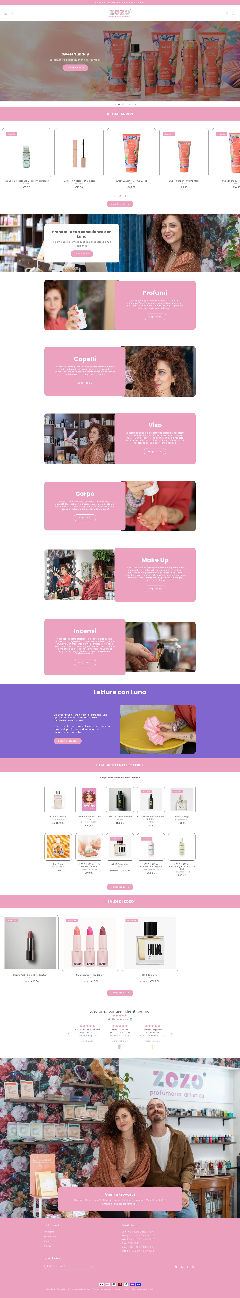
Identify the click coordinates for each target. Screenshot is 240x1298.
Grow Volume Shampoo (120, 816)
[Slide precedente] (104, 104)
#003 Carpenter (119, 864)
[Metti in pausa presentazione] (135, 104)
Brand (47, 1241)
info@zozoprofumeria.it (124, 1203)
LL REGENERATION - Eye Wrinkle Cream (89, 865)
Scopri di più (82, 253)
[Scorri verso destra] (125, 196)
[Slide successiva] (129, 104)
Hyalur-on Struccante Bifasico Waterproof (26, 181)
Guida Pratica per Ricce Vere (89, 818)
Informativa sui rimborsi (142, 1289)
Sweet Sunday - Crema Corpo (131, 181)
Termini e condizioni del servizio (106, 1289)
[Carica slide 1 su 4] (111, 104)
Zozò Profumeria (58, 1289)
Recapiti (126, 1289)
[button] (6, 13)
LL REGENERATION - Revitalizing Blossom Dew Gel (182, 866)
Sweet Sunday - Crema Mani (184, 181)
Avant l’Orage (182, 816)
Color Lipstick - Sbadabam (90, 975)
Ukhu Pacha (58, 864)
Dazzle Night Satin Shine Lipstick (30, 975)
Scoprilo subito (75, 67)
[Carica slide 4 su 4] (123, 104)
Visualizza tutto (120, 204)
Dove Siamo (50, 1236)
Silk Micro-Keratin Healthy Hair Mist (151, 818)
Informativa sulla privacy (79, 1289)
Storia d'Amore (58, 816)
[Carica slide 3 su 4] (119, 104)
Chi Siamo (49, 1232)
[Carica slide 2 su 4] (115, 104)
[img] (120, 1015)
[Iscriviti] (91, 1266)
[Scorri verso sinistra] (114, 196)
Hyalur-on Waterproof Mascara (79, 181)
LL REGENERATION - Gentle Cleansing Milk (151, 865)
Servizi (47, 1246)
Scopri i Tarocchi (68, 740)
